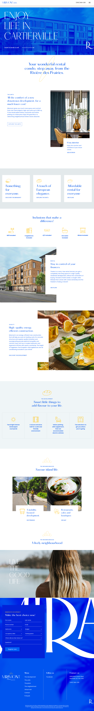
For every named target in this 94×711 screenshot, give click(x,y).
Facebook (49, 677)
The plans (28, 683)
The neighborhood (30, 686)
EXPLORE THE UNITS (15, 124)
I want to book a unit (11, 48)
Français (27, 696)
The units (27, 680)
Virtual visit (28, 689)
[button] (89, 2)
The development (30, 677)
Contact (27, 693)
